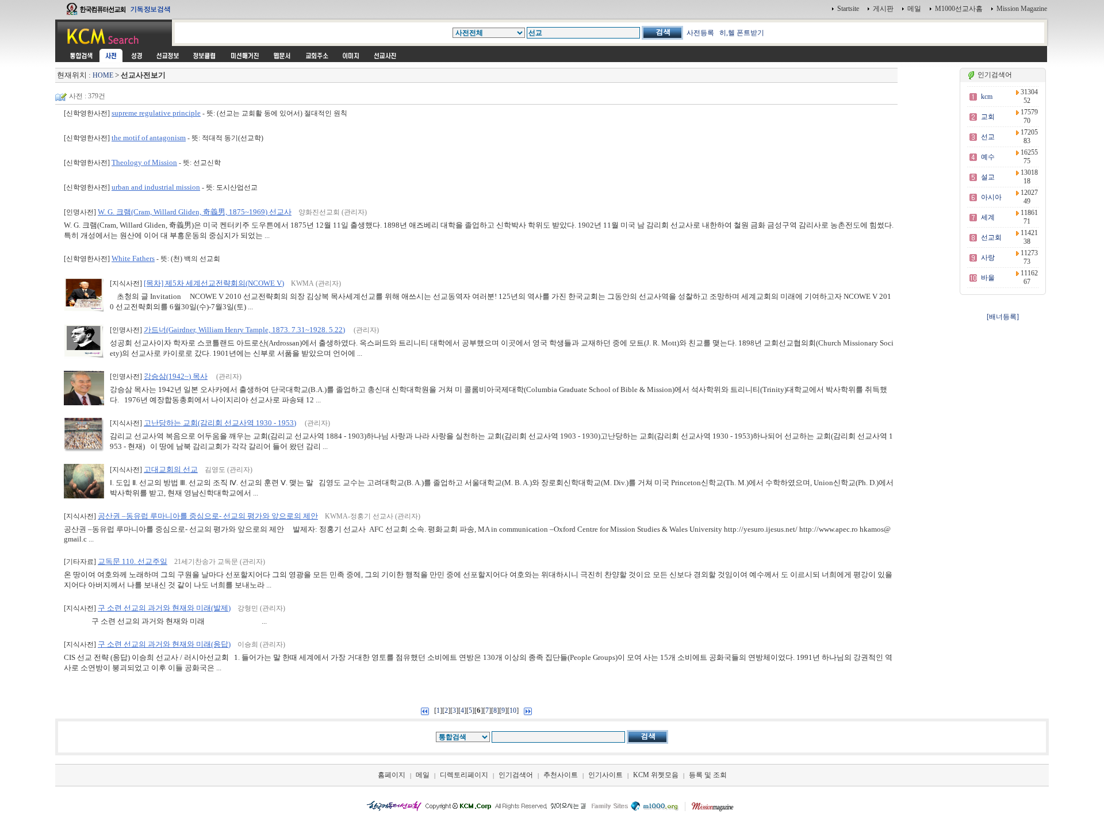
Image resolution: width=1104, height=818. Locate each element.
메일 (914, 9)
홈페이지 (391, 775)
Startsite (848, 9)
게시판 (883, 9)
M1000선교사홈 (959, 9)
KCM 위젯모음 (655, 775)
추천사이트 (560, 775)
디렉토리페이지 (464, 775)
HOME (103, 75)
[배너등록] (1003, 317)
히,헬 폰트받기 (741, 33)
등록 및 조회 (708, 775)
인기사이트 (605, 775)
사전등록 (700, 33)
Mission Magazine (1021, 9)
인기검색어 (516, 775)
